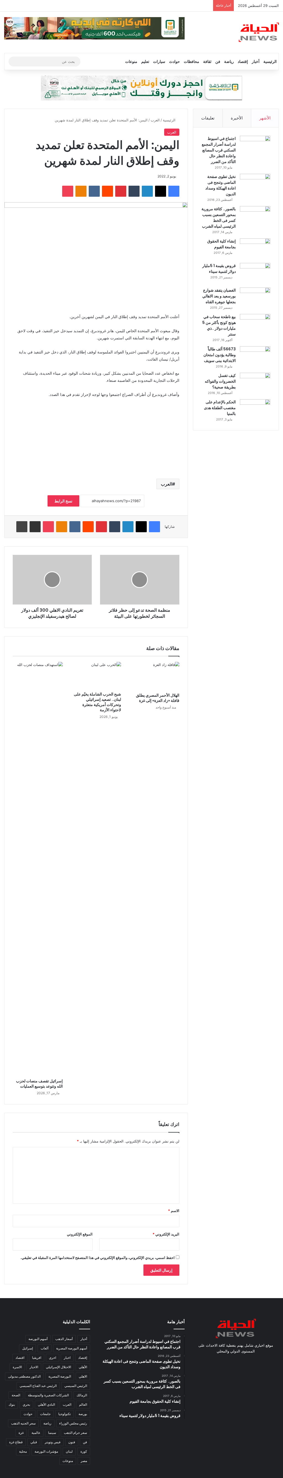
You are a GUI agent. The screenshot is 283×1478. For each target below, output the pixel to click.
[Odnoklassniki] (81, 191)
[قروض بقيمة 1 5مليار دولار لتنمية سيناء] (255, 273)
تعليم (145, 61)
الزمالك (82, 1395)
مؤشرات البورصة (46, 1451)
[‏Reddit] (107, 191)
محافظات (191, 61)
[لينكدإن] (147, 191)
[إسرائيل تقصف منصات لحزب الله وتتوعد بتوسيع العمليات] (38, 869)
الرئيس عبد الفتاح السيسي (38, 1386)
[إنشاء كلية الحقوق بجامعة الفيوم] (255, 248)
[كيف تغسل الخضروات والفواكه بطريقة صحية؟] (255, 383)
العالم (83, 1404)
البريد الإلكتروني (166, 1234)
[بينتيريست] (120, 191)
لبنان (69, 1451)
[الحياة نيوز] (259, 32)
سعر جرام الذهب (75, 1433)
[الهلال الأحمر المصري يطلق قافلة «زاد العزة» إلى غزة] (154, 676)
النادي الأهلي (46, 1404)
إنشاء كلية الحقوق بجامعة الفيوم (221, 244)
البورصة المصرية (59, 1376)
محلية (23, 1451)
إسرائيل (27, 1348)
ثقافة (207, 61)
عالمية (36, 1433)
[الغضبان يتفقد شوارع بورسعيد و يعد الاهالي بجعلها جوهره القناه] (255, 297)
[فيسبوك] (173, 191)
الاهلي (83, 1376)
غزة (21, 1433)
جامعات (45, 1414)
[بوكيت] (67, 191)
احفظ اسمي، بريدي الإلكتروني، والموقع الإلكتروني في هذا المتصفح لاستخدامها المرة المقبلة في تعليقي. (97, 1257)
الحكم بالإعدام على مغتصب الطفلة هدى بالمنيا (220, 407)
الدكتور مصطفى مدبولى (24, 1376)
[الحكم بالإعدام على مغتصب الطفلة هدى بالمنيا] (255, 409)
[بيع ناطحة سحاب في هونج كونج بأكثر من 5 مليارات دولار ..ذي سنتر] (255, 324)
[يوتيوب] (235, 1361)
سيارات (159, 61)
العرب (155, 120)
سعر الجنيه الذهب (23, 1423)
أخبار (256, 61)
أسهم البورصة (38, 1339)
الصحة (16, 1395)
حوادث (174, 61)
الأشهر (265, 118)
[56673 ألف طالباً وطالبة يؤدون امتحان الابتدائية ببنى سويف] (255, 356)
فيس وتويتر (53, 1442)
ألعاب (44, 1348)
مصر (84, 1461)
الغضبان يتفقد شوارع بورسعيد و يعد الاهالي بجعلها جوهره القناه (219, 296)
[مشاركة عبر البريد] (35, 526)
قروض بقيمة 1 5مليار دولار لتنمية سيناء (219, 268)
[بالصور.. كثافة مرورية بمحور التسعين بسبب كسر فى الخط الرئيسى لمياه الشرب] (255, 216)
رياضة (229, 61)
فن (217, 61)
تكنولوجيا (64, 1414)
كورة (83, 1451)
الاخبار (34, 1367)
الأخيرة (237, 118)
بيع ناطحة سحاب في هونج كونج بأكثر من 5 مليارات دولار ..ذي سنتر (219, 325)
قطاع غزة (16, 1442)
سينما (52, 1433)
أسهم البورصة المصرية (71, 1348)
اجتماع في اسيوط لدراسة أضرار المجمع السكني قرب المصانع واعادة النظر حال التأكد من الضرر (219, 150)
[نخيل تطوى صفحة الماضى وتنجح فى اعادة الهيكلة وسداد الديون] (255, 184)
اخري (52, 1358)
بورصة (82, 1414)
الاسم (173, 1210)
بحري (26, 1404)
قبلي (33, 1442)
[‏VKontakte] (94, 191)
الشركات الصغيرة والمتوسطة (48, 1395)
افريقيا (36, 1358)
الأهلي (83, 1367)
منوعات (131, 61)
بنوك (12, 1404)
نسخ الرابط (63, 501)
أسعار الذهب (64, 1339)
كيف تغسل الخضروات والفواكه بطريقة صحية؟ (220, 381)
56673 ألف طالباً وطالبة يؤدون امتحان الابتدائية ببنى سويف (219, 354)
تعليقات (207, 118)
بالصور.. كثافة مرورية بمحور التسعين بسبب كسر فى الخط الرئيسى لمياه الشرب (218, 217)
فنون (71, 1442)
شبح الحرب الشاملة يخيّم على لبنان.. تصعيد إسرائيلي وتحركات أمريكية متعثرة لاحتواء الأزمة (97, 702)
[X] (160, 191)
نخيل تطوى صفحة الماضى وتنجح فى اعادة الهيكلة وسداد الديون (220, 185)
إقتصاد (243, 61)
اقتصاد (19, 1358)
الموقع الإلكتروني (80, 1234)
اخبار (67, 1358)
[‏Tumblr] (134, 191)
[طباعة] (21, 526)
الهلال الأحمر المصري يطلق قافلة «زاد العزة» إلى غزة (157, 698)
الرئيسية (270, 61)
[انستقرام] (229, 1361)
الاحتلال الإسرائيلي (58, 1367)
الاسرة (17, 1367)
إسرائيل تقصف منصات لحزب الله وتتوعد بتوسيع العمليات (39, 1083)
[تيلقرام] (222, 1361)
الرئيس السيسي (75, 1386)
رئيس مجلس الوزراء (73, 1423)
